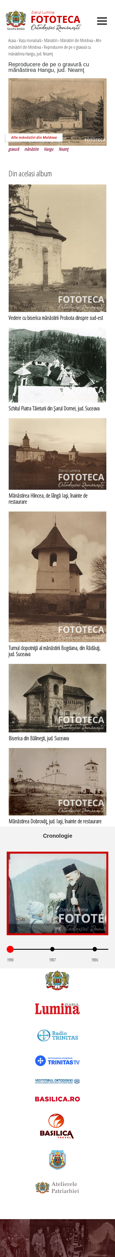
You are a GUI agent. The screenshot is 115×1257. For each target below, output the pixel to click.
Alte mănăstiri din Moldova (34, 137)
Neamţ (63, 149)
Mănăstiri (51, 40)
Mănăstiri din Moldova (76, 40)
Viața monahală (30, 40)
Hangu (48, 149)
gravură (13, 149)
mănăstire (31, 149)
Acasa (12, 40)
